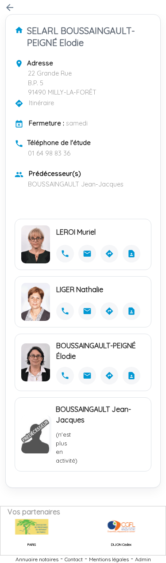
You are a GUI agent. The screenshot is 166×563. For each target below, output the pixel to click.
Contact (74, 559)
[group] (26, 527)
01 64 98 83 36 (49, 153)
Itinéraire (41, 103)
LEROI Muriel (76, 232)
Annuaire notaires (36, 559)
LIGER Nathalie (79, 289)
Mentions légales (109, 559)
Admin (143, 559)
